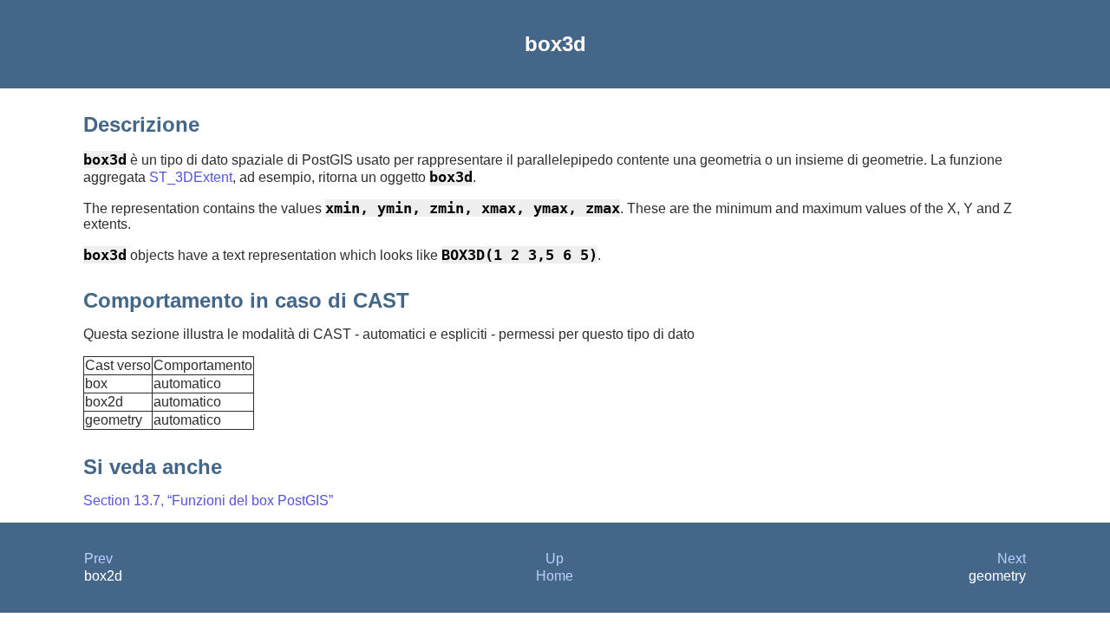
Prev (98, 558)
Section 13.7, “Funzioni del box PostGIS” (208, 500)
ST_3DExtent (190, 177)
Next (1011, 558)
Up (554, 558)
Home (554, 576)
